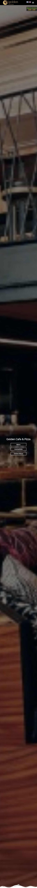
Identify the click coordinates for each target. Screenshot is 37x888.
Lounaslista (18, 449)
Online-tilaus (18, 454)
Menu (18, 445)
